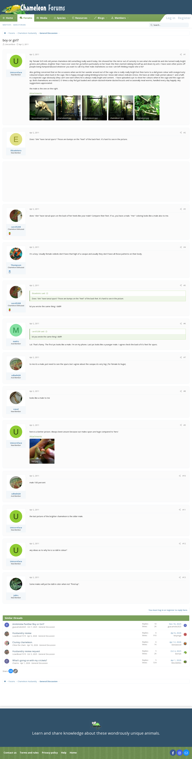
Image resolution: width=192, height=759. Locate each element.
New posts (7, 25)
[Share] (181, 54)
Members (120, 17)
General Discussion (47, 627)
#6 (185, 323)
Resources (81, 17)
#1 (185, 54)
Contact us (10, 752)
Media (43, 17)
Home (9, 17)
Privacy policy (50, 752)
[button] (15, 18)
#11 (184, 509)
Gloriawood (176, 644)
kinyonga (177, 635)
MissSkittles (176, 663)
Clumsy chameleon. (22, 642)
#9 (185, 425)
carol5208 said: (38, 331)
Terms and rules (29, 752)
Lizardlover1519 (19, 636)
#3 (185, 209)
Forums (27, 17)
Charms (15, 663)
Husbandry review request (26, 651)
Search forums (19, 25)
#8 (185, 391)
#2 (185, 132)
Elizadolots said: (38, 293)
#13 (184, 577)
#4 (185, 247)
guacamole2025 (19, 627)
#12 (184, 543)
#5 (185, 285)
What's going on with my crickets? (29, 660)
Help (63, 752)
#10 (184, 475)
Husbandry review (21, 633)
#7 (185, 357)
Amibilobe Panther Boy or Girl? (28, 624)
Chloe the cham (19, 645)
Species (61, 17)
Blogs (101, 17)
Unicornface (10, 44)
